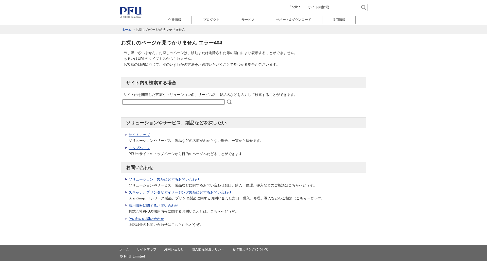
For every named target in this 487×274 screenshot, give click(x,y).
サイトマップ (139, 135)
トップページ (139, 148)
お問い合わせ (174, 249)
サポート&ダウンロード (293, 20)
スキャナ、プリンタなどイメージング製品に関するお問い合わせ (180, 192)
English (294, 7)
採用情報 (338, 20)
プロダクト (211, 20)
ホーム (127, 29)
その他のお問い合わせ (146, 219)
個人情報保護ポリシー (208, 249)
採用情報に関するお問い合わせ (153, 205)
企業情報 (174, 20)
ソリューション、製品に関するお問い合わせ (164, 179)
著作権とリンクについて (250, 249)
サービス (248, 20)
